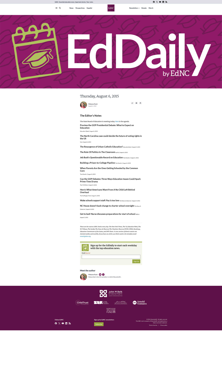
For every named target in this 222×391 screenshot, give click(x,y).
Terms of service (153, 325)
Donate (144, 8)
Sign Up (136, 261)
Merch (151, 8)
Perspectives (80, 8)
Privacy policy (163, 325)
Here (117, 121)
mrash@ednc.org (85, 236)
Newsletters (133, 8)
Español (89, 8)
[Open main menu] (56, 8)
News (71, 8)
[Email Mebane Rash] (100, 274)
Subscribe (98, 324)
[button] (136, 103)
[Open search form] (60, 8)
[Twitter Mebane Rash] (103, 274)
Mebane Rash (93, 104)
